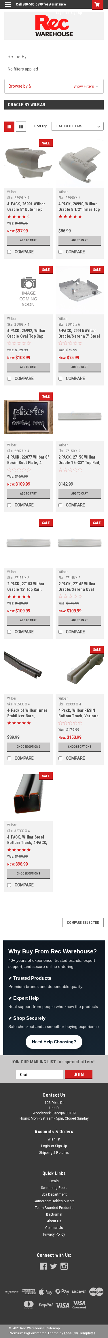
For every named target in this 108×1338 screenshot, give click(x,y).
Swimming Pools (54, 1188)
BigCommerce (35, 1333)
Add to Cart (28, 240)
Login (60, 13)
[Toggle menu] (8, 8)
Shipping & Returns (54, 1153)
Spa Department (54, 1194)
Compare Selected (83, 923)
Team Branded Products (54, 1208)
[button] (54, 86)
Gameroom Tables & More (54, 1201)
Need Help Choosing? (54, 1041)
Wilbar (12, 192)
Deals (54, 1181)
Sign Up (76, 13)
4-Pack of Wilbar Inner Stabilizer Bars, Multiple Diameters (27, 716)
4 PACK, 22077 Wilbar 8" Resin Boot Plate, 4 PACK (28, 462)
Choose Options (28, 746)
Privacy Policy (54, 1234)
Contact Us (54, 1228)
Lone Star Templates (79, 1333)
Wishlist (54, 1139)
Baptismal (54, 1214)
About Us (54, 1221)
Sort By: (40, 126)
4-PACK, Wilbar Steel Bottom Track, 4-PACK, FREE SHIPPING (27, 842)
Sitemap (53, 1328)
